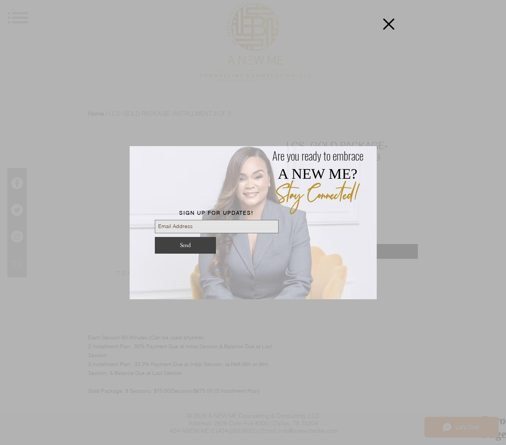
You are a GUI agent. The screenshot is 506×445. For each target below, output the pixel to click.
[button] (389, 24)
